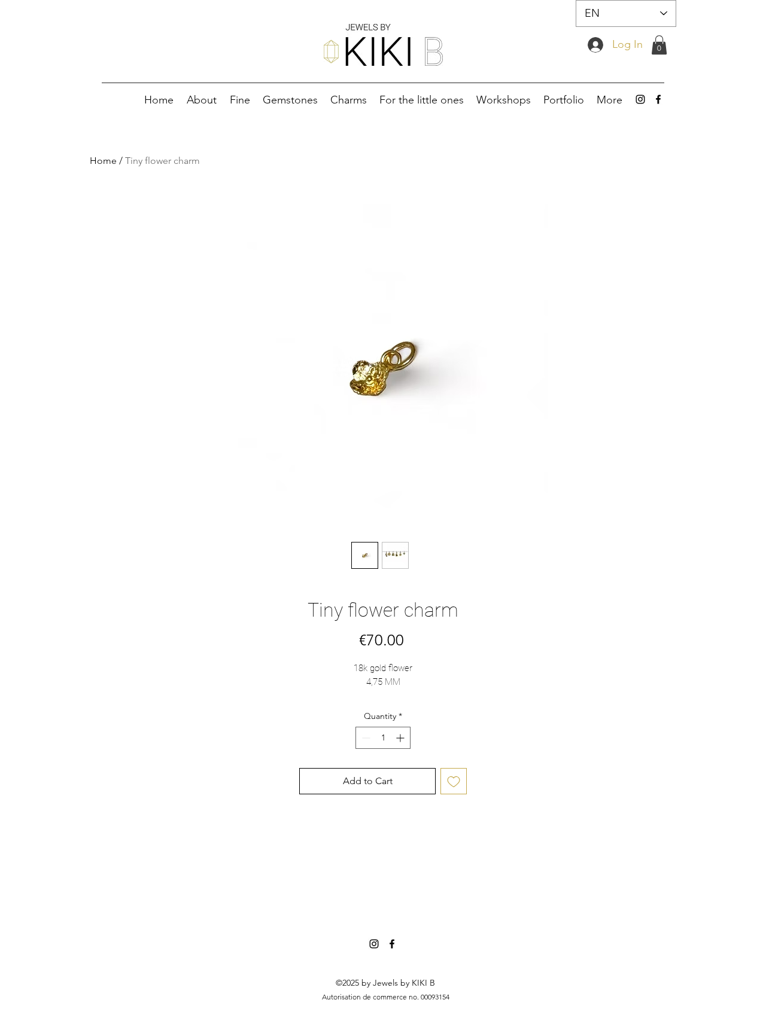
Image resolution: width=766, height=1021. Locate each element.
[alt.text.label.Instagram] (640, 99)
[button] (659, 44)
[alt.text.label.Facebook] (658, 99)
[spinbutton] (383, 737)
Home (103, 160)
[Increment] (401, 737)
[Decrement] (364, 737)
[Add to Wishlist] (453, 781)
